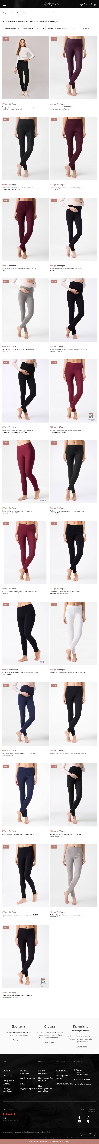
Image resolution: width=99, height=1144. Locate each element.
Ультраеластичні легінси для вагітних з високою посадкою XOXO (19, 754)
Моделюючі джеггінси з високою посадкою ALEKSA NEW (20, 269)
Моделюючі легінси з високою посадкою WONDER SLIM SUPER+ (20, 673)
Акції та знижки (27, 1078)
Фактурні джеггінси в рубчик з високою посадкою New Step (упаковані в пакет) (19, 108)
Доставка (7, 1075)
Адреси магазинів (42, 1071)
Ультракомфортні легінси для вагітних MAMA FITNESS (66, 269)
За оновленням (10, 28)
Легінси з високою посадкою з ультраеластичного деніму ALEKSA (68, 512)
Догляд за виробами (7, 1089)
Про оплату (49, 1043)
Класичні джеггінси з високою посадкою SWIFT (19, 834)
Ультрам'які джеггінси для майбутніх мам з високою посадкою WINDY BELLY (68, 350)
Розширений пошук (62, 1076)
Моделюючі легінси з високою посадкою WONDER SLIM (20, 916)
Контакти (78, 1061)
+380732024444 (83, 1079)
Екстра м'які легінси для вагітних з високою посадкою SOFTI (65, 835)
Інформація (60, 1061)
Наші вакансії (44, 1078)
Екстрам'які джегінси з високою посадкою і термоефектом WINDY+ (17, 512)
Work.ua (42, 1080)
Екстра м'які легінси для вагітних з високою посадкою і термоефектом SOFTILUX (17, 431)
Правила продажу (24, 1071)
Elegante (41, 1061)
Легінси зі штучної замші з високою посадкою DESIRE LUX (66, 189)
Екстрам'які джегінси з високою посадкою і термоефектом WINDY (65, 431)
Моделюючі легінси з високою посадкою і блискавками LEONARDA (65, 593)
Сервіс (5, 1061)
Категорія (27, 28)
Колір (39, 28)
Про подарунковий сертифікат (45, 1088)
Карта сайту (62, 1070)
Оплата (6, 1070)
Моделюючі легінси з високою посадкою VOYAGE (68, 672)
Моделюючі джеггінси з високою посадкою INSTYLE (68, 753)
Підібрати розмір (28, 1088)
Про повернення (81, 1046)
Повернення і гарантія (9, 1081)
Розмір (84, 28)
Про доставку (18, 1040)
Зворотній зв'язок (64, 1083)
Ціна (73, 28)
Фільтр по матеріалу (56, 28)
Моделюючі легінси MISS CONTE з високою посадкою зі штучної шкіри (65, 108)
